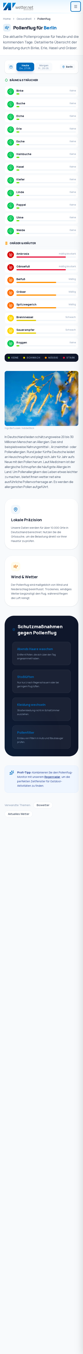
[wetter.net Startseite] (18, 6)
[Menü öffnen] (75, 6)
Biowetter (43, 805)
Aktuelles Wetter (18, 814)
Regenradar (52, 777)
